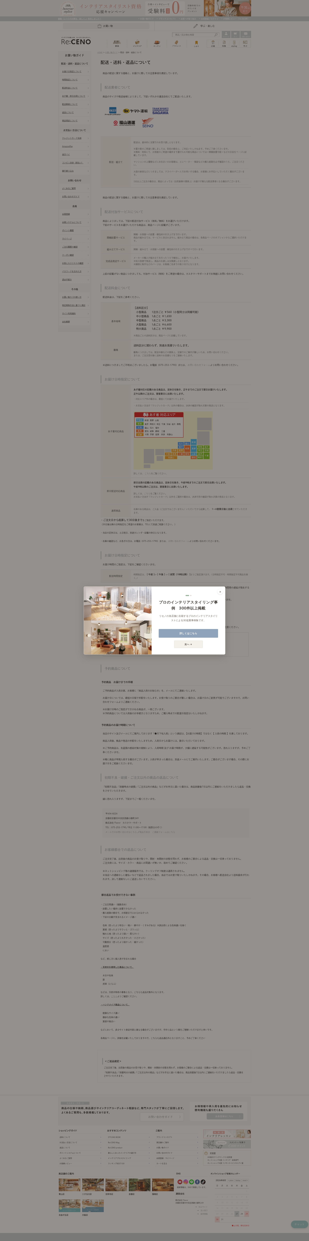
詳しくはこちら (188, 633)
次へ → (188, 644)
